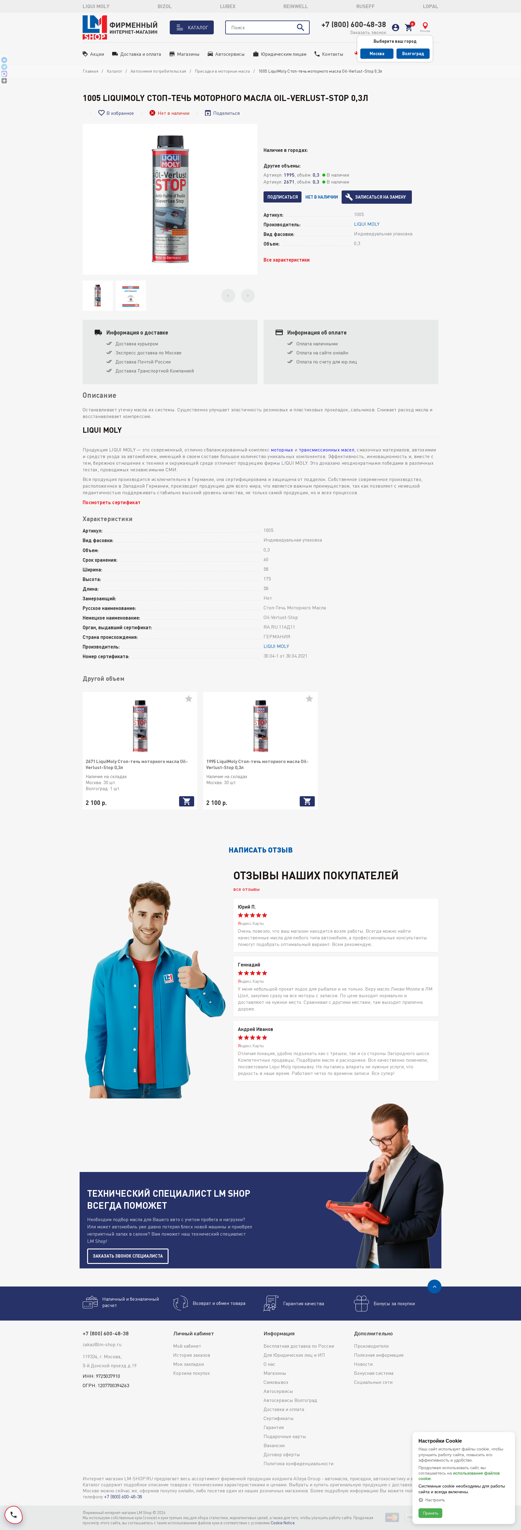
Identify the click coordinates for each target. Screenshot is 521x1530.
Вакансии (274, 1445)
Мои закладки (188, 1364)
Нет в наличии (321, 196)
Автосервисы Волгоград (290, 1400)
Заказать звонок (368, 32)
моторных (282, 450)
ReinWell (295, 6)
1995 (289, 175)
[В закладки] (191, 701)
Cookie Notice (283, 1522)
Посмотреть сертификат (112, 502)
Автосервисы (230, 54)
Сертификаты (279, 1418)
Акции (97, 54)
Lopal (430, 6)
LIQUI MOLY (96, 6)
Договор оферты (282, 1454)
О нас (269, 1364)
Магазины (188, 54)
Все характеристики (287, 259)
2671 (289, 181)
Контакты (332, 54)
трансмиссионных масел (326, 450)
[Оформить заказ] (408, 27)
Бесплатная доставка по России (299, 1346)
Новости (363, 1364)
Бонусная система (373, 1373)
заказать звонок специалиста (128, 1255)
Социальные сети (373, 1382)
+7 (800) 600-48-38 (353, 24)
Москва (377, 53)
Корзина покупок (191, 1373)
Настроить (435, 1499)
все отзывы (246, 889)
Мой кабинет (187, 1346)
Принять (430, 1513)
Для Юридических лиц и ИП (294, 1355)
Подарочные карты (285, 1436)
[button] (228, 296)
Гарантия (274, 1427)
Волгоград (413, 53)
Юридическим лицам (283, 54)
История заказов (191, 1355)
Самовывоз (276, 1382)
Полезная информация (378, 1355)
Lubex (227, 6)
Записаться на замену (380, 196)
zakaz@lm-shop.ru (102, 1344)
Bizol (165, 6)
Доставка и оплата (140, 54)
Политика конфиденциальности (298, 1463)
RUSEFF (365, 6)
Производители (371, 1346)
